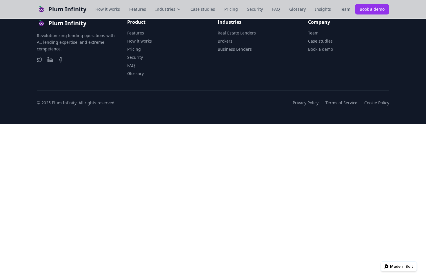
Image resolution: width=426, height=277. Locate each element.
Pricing (231, 9)
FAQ (276, 9)
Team (345, 9)
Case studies (202, 9)
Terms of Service (341, 102)
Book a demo (372, 9)
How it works (107, 9)
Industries (165, 9)
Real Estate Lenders (237, 33)
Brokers (225, 41)
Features (137, 9)
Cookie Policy (376, 102)
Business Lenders (235, 49)
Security (255, 9)
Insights (323, 9)
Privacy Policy (305, 102)
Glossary (297, 9)
